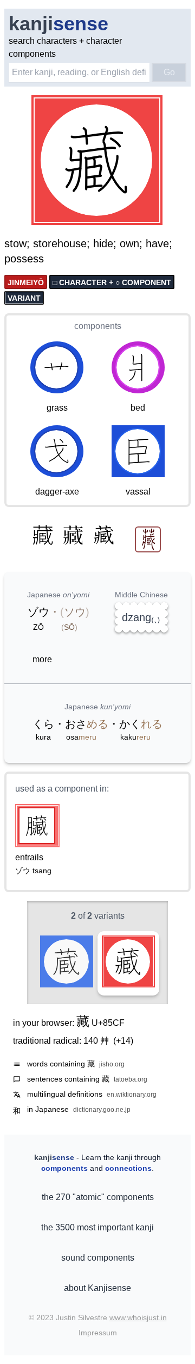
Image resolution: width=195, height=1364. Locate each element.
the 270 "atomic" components (98, 1197)
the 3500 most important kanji (97, 1227)
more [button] (42, 659)
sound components (97, 1257)
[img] (97, 161)
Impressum (98, 1332)
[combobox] (79, 72)
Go (169, 72)
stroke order (132, 217)
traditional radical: (73, 1040)
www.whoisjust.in (138, 1317)
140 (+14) (108, 1040)
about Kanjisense (97, 1288)
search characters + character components (65, 47)
